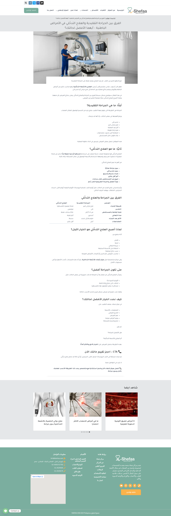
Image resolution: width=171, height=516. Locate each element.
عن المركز (111, 10)
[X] (34, 3)
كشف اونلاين (31, 10)
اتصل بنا (50, 10)
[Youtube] (121, 485)
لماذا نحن (74, 10)
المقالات (100, 470)
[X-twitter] (130, 485)
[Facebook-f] (134, 485)
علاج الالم (77, 472)
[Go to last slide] (134, 411)
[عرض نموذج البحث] (26, 3)
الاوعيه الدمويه (77, 475)
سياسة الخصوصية (100, 477)
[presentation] (121, 404)
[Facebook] (38, 3)
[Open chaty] (5, 511)
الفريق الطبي (100, 466)
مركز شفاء (100, 459)
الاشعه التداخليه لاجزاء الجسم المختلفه (78, 460)
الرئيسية (120, 10)
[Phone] (42, 3)
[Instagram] (30, 3)
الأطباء (103, 10)
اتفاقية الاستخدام (100, 473)
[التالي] (36, 411)
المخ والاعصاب (77, 464)
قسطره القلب (77, 468)
